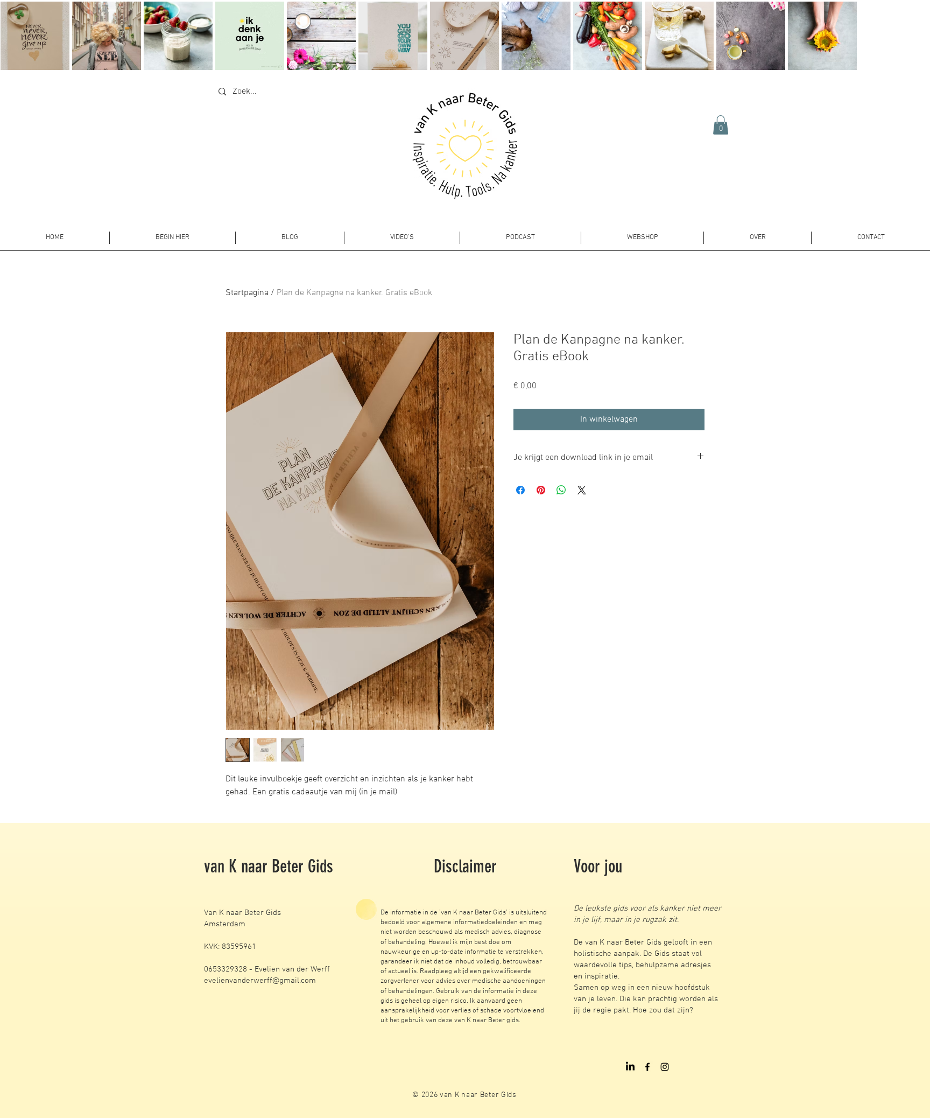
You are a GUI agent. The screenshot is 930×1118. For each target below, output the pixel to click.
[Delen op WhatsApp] (561, 490)
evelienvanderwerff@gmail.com (260, 981)
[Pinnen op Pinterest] (540, 490)
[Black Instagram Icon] (664, 1066)
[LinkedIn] (630, 1066)
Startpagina (247, 293)
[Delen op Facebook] (520, 490)
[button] (721, 125)
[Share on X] (581, 490)
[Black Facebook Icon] (647, 1066)
